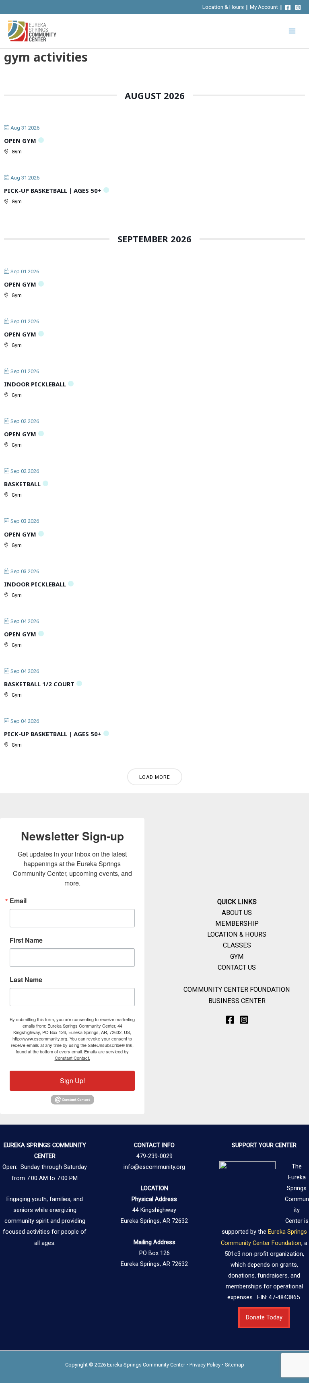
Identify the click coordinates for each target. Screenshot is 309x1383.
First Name (26, 940)
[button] (264, 1317)
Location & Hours (223, 7)
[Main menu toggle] (292, 31)
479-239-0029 (154, 1156)
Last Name (26, 979)
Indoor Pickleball (35, 384)
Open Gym (20, 140)
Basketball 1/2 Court (39, 684)
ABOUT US (237, 912)
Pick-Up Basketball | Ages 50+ (52, 190)
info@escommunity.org (154, 1166)
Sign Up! (72, 1080)
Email (18, 901)
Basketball (22, 484)
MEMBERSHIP (237, 923)
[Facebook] (288, 7)
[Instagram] (298, 7)
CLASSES (237, 945)
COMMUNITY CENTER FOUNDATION (236, 989)
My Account (264, 7)
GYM (237, 956)
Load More (154, 777)
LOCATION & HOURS (236, 934)
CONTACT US (237, 967)
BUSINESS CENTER (237, 1001)
